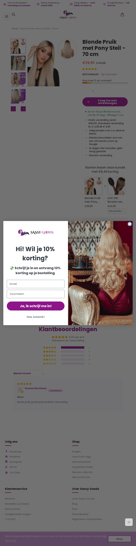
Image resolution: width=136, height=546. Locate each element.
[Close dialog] (129, 224)
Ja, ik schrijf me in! (36, 306)
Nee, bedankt (36, 317)
